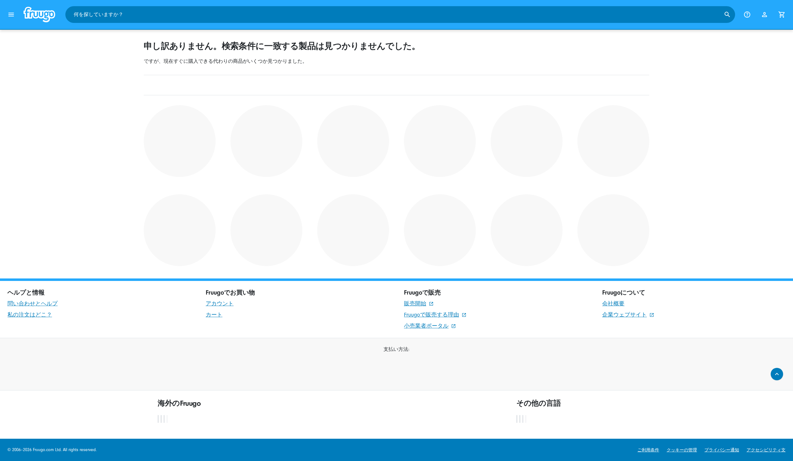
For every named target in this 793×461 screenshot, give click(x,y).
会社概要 (613, 303)
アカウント (220, 303)
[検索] (727, 14)
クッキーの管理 (682, 450)
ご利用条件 (648, 450)
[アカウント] (764, 14)
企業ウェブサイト (624, 315)
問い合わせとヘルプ (32, 303)
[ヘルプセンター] (747, 14)
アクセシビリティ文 (766, 450)
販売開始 (415, 303)
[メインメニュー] (11, 14)
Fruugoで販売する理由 (431, 315)
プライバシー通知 (721, 450)
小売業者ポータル (426, 326)
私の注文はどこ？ (29, 315)
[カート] (782, 14)
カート (214, 315)
